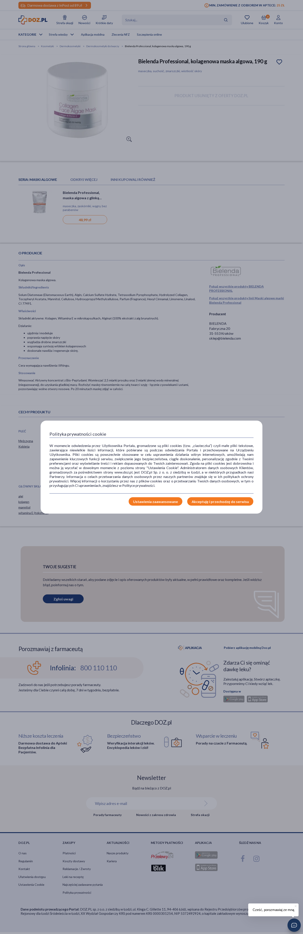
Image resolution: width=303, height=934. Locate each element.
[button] (294, 925)
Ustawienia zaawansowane (155, 501)
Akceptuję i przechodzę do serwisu (220, 501)
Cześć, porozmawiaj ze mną (273, 910)
